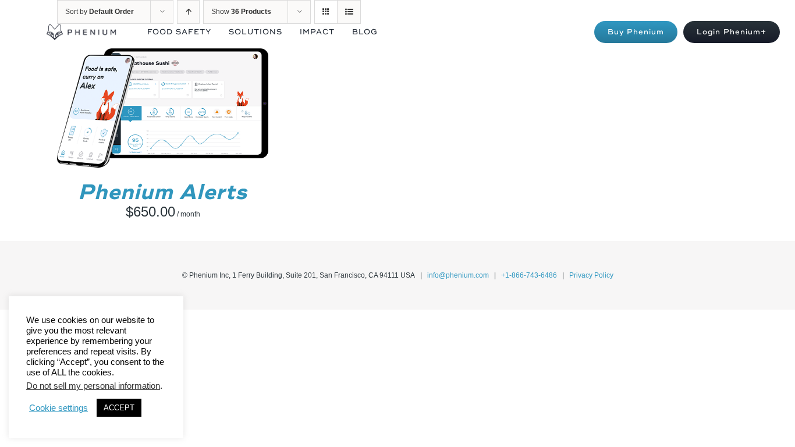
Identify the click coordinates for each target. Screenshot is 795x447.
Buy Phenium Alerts (136, 109)
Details (219, 109)
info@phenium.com (458, 275)
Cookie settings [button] (58, 408)
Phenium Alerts (162, 192)
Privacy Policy (591, 275)
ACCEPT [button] (119, 407)
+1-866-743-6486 (529, 275)
